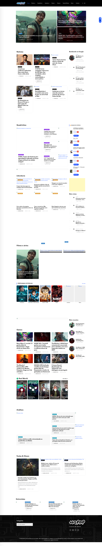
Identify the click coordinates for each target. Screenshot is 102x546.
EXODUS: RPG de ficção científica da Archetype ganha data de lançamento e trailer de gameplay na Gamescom (42, 368)
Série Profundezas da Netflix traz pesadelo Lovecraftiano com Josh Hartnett (27, 273)
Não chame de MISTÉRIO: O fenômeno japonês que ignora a (50, 146)
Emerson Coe (22, 39)
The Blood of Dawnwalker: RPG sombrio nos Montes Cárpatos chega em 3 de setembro (24, 368)
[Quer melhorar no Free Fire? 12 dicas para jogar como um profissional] (71, 207)
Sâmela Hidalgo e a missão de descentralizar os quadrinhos (31, 505)
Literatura (47, 3)
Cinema (58, 3)
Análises (77, 87)
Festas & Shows (66, 3)
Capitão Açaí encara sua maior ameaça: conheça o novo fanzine (50, 133)
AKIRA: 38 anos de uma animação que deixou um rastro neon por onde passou (62, 418)
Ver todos (65, 378)
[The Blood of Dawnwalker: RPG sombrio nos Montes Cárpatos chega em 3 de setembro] (71, 356)
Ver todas (83, 283)
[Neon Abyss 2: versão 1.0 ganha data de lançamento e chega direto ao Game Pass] (71, 333)
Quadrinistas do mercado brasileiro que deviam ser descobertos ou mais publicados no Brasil (63, 429)
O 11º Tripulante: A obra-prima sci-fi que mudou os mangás (50, 159)
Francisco (21, 76)
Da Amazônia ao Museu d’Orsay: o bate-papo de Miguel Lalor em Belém (23, 104)
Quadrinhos (39, 3)
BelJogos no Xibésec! (80, 230)
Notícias (33, 3)
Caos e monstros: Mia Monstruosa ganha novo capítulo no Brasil (40, 208)
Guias (72, 3)
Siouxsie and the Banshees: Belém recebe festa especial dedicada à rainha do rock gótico (74, 465)
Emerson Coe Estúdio (33, 538)
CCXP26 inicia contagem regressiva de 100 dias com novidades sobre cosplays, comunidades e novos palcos (42, 74)
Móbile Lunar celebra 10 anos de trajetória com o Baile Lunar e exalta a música (50, 465)
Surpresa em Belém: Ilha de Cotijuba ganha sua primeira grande (42, 186)
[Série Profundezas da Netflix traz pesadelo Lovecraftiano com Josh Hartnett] (71, 325)
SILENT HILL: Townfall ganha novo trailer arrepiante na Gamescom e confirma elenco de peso (71, 37)
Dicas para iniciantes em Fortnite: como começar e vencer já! (80, 199)
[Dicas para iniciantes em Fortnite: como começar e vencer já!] (71, 199)
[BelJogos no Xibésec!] (71, 230)
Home (28, 3)
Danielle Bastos (46, 473)
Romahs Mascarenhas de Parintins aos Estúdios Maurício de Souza (55, 505)
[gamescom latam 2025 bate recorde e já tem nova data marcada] (71, 214)
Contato (77, 3)
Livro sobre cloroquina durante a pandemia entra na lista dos (25, 208)
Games (53, 3)
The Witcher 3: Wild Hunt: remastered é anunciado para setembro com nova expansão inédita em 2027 (60, 347)
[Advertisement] (77, 184)
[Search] (82, 3)
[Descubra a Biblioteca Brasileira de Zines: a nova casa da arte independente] (71, 222)
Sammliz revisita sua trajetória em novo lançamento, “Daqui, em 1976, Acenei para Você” (27, 479)
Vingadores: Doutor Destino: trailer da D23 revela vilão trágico (49, 247)
